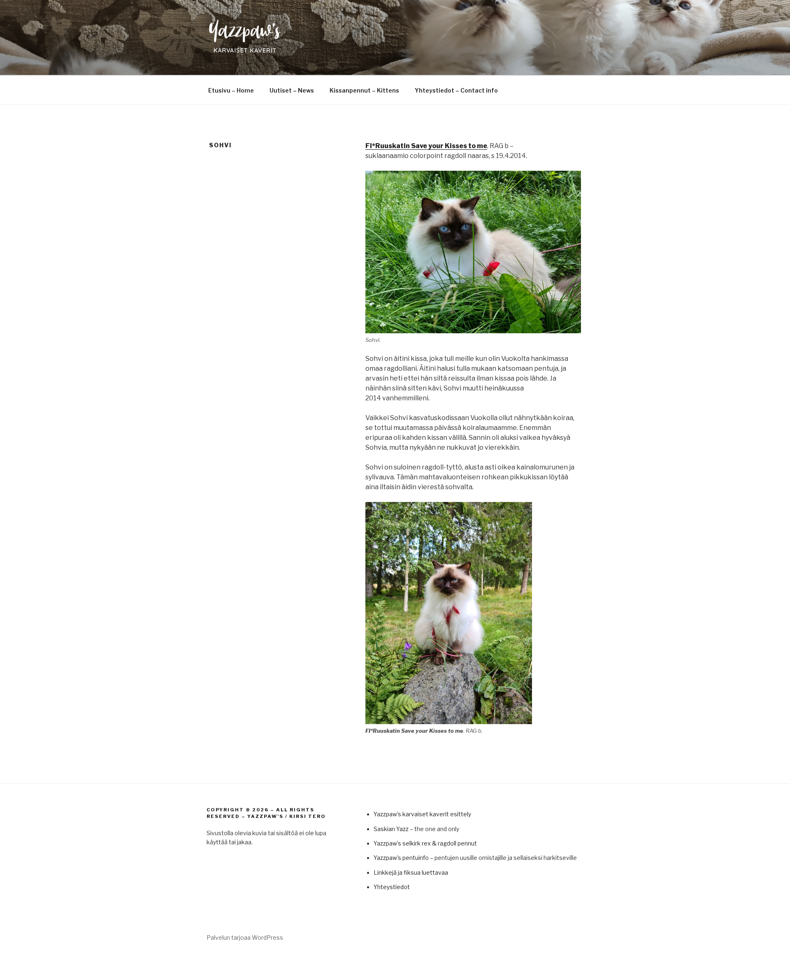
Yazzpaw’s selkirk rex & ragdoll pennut (425, 843)
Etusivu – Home (231, 90)
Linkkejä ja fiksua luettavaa (411, 872)
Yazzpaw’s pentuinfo (401, 857)
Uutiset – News (292, 90)
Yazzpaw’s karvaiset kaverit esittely (422, 814)
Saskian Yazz (391, 828)
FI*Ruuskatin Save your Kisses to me (426, 146)
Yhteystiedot (392, 886)
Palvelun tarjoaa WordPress (245, 937)
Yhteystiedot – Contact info (456, 90)
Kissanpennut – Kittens (364, 90)
